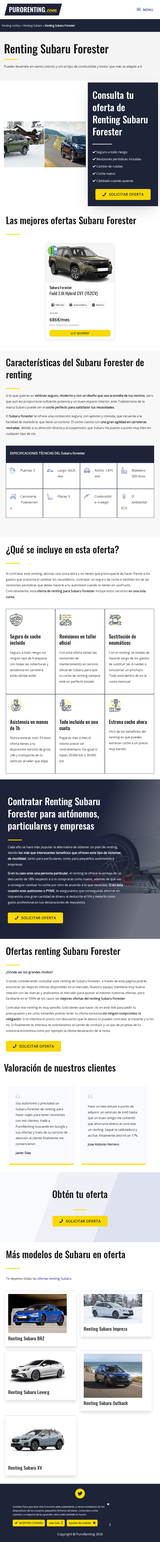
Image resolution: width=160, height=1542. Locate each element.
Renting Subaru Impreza (105, 1328)
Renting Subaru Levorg (28, 1391)
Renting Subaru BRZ (26, 1338)
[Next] (77, 144)
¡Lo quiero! (80, 333)
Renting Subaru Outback (106, 1402)
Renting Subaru (32, 25)
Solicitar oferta (126, 194)
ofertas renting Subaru (54, 1278)
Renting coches (11, 25)
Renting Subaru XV (25, 1467)
